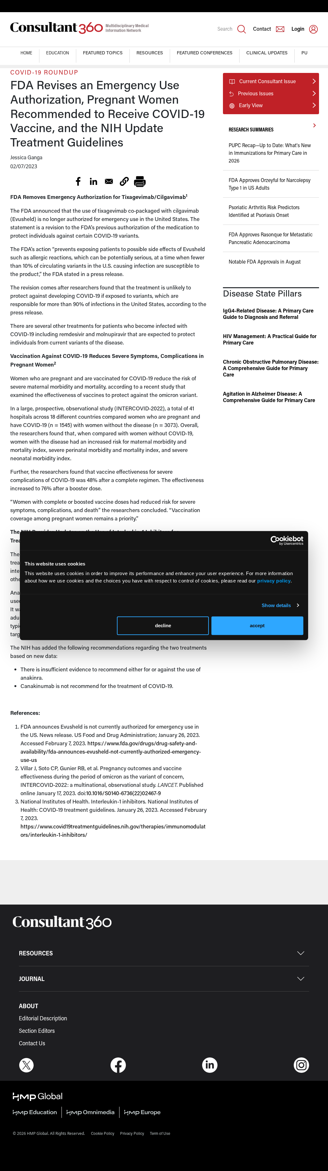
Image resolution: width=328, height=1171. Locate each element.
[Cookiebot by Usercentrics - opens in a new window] (275, 540)
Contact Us (32, 1043)
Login (297, 28)
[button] (124, 181)
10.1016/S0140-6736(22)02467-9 (123, 792)
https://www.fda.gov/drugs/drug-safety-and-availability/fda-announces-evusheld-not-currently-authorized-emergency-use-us (110, 751)
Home (26, 53)
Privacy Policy (132, 1133)
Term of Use (160, 1133)
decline (163, 625)
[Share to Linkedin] (93, 181)
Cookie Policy (102, 1133)
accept (257, 625)
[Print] (139, 181)
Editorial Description (43, 1018)
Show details (276, 605)
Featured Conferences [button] (205, 53)
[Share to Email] (108, 181)
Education (57, 53)
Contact (262, 28)
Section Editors (37, 1030)
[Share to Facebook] (78, 181)
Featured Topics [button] (103, 53)
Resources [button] (149, 53)
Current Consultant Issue (267, 81)
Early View (251, 105)
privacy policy (274, 580)
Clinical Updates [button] (267, 53)
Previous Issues (256, 93)
